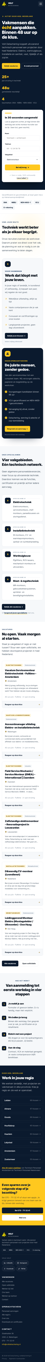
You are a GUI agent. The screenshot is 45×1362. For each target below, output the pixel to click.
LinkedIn (9, 1263)
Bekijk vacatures (11, 66)
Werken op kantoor (9, 1296)
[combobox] (22, 160)
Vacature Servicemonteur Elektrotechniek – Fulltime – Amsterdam (20, 673)
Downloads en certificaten (12, 1322)
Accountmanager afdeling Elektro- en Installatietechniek (22, 726)
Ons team (5, 1292)
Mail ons (22, 1218)
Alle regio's (6, 1315)
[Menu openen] (40, 3)
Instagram (23, 1263)
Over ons (5, 1318)
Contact (5, 1299)
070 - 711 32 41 (8, 1341)
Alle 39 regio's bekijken (11, 1168)
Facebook (10, 1269)
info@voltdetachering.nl (11, 1344)
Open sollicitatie (29, 963)
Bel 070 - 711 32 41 (22, 1210)
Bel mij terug (22, 167)
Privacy (4, 1358)
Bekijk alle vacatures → (13, 607)
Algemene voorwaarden (17, 1358)
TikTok (23, 1269)
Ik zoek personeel (31, 66)
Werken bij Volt (7, 1289)
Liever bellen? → (22, 178)
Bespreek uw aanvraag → (17, 429)
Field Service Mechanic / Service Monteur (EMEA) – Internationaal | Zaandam (20, 774)
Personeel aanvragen (10, 1311)
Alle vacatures (10, 963)
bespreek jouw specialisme (15, 613)
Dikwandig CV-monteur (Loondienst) (19, 873)
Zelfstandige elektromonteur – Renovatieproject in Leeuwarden (22, 824)
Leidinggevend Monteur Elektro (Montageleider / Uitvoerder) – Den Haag (19, 921)
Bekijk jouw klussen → (16, 336)
